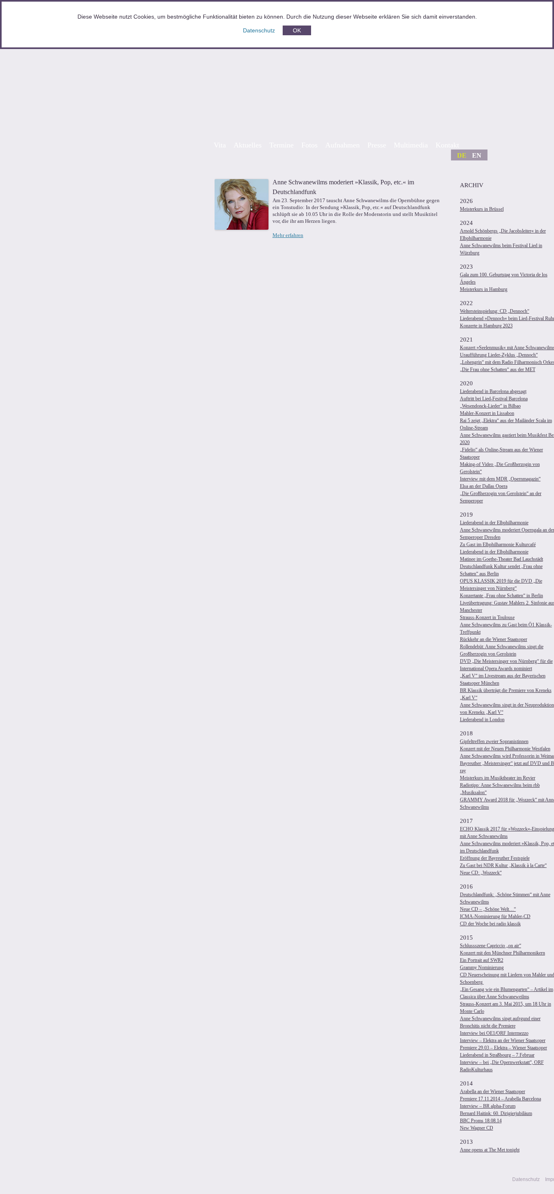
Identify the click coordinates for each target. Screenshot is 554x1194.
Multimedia (411, 145)
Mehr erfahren (288, 235)
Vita (220, 145)
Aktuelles (248, 145)
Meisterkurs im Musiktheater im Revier (497, 778)
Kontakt (447, 145)
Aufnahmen (342, 145)
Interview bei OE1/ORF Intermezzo (494, 1033)
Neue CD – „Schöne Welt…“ (488, 909)
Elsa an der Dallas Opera (483, 486)
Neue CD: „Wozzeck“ (481, 873)
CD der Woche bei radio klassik (490, 924)
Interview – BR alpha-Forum (487, 1106)
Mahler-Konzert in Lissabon (487, 413)
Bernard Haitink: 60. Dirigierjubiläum (496, 1113)
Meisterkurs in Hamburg (483, 289)
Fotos (309, 145)
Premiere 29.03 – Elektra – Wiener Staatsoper (503, 1048)
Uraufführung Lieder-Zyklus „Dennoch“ (499, 355)
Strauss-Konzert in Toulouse (487, 617)
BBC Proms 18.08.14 (481, 1121)
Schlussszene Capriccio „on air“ (490, 945)
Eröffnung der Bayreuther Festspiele (495, 858)
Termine (281, 145)
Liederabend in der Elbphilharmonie (494, 522)
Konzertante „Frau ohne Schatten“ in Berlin (501, 595)
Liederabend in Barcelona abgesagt (493, 391)
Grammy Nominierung (482, 967)
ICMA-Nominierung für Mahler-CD (495, 916)
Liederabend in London (482, 719)
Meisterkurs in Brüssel (482, 209)
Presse (376, 145)
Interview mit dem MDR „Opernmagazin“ (500, 479)
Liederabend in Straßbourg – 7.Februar (497, 1055)
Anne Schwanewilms (354, 85)
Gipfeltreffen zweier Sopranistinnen (494, 741)
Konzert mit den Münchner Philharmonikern (502, 953)
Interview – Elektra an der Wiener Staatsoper (502, 1040)
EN (476, 155)
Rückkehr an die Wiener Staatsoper (493, 639)
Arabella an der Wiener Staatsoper (492, 1091)
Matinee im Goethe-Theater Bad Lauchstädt (501, 559)
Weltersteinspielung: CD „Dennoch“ (494, 311)
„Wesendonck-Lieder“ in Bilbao (490, 406)
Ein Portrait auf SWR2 (481, 960)
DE (461, 155)
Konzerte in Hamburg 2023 (486, 326)
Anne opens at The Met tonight (490, 1150)
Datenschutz (259, 30)
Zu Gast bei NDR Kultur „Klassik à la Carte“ (503, 865)
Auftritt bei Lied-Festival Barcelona (494, 399)
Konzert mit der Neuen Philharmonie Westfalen (505, 749)
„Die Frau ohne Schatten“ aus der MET (497, 369)
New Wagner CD (476, 1128)
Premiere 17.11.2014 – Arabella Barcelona (500, 1099)
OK (297, 30)
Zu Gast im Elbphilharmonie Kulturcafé (498, 544)
